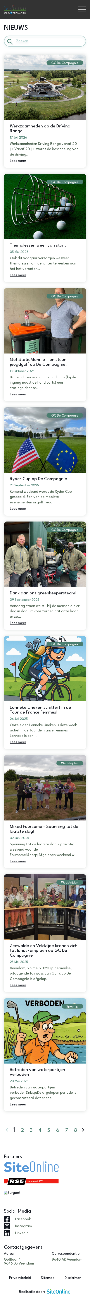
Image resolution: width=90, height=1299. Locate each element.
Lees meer (18, 161)
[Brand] (39, 9)
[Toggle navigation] (82, 9)
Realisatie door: (32, 1292)
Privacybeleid (20, 1278)
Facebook (23, 1219)
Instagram (23, 1226)
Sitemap (48, 1278)
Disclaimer (72, 1278)
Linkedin (21, 1233)
